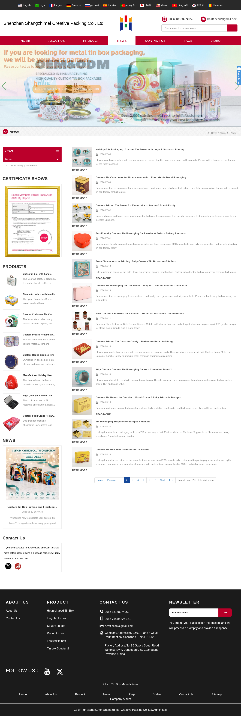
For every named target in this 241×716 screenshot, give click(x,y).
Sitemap (217, 694)
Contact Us (155, 40)
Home (25, 40)
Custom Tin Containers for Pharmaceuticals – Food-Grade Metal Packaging (141, 177)
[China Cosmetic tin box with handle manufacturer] (11, 300)
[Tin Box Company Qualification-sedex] (32, 221)
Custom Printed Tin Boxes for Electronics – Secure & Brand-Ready (136, 205)
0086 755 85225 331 (118, 618)
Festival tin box (56, 640)
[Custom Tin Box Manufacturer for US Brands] (82, 457)
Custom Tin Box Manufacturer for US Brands (122, 449)
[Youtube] (17, 566)
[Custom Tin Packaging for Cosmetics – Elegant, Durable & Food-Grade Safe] (82, 293)
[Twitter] (8, 566)
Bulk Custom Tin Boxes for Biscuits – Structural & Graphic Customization (140, 313)
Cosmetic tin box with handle (39, 294)
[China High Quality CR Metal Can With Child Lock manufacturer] (11, 402)
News (122, 40)
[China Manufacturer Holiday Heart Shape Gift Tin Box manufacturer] (11, 381)
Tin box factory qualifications (22, 165)
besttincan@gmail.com (222, 19)
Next (60, 215)
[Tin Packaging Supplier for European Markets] (82, 429)
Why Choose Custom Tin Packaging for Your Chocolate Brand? (134, 369)
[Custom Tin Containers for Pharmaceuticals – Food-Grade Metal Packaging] (82, 185)
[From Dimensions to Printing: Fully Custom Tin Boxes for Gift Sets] (82, 269)
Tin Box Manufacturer (124, 684)
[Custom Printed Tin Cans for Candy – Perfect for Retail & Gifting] (82, 349)
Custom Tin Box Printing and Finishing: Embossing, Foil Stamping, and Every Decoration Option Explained (32, 506)
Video (216, 40)
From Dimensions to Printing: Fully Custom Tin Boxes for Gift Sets (136, 261)
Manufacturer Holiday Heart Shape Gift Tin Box (39, 375)
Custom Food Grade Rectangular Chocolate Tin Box (39, 415)
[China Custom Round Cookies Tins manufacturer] (11, 361)
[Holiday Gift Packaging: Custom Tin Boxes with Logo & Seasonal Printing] (82, 157)
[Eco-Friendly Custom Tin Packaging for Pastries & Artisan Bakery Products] (82, 241)
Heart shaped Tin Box (60, 610)
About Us (57, 40)
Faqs (188, 40)
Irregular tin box (56, 618)
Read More (79, 170)
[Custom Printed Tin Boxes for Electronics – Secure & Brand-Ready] (82, 213)
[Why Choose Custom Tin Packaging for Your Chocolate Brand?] (82, 377)
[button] (116, 122)
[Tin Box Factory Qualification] (120, 85)
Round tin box (55, 633)
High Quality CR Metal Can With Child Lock (39, 395)
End (171, 480)
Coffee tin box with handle (37, 274)
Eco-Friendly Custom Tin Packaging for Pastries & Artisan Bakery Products (141, 233)
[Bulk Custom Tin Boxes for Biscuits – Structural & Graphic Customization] (82, 321)
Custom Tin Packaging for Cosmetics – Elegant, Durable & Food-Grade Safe (141, 285)
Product (91, 40)
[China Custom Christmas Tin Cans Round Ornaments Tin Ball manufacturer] (11, 321)
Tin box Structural (58, 648)
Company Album (120, 699)
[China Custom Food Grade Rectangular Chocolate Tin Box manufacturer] (11, 422)
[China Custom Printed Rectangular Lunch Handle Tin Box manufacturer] (11, 341)
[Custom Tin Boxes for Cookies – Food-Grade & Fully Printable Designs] (82, 405)
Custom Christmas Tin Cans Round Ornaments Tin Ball (39, 314)
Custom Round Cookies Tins (38, 355)
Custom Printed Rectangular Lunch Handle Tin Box (39, 334)
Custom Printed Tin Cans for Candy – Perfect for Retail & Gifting (134, 341)
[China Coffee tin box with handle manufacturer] (11, 280)
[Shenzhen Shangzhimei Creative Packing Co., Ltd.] (126, 23)
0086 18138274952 (180, 19)
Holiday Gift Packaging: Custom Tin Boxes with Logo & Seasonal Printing (140, 149)
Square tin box (56, 625)
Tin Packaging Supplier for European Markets (123, 421)
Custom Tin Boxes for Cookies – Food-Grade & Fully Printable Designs (138, 397)
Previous (4, 215)
